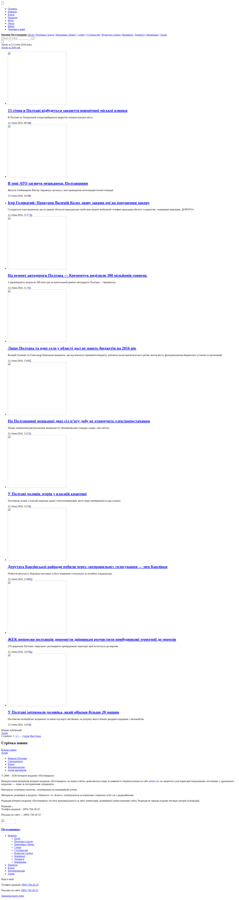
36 (31, 215)
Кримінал (127, 34)
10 (31, 579)
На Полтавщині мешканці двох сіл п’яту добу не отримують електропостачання (79, 421)
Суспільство (93, 34)
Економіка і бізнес (66, 34)
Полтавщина (10, 829)
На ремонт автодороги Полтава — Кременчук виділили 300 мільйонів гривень (77, 275)
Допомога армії (16, 29)
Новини (12, 11)
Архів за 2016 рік (10, 47)
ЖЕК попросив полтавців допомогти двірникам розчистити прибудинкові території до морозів (92, 639)
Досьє (11, 23)
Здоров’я (140, 34)
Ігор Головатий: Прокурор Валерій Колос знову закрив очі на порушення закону (79, 203)
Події (31, 34)
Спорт (81, 34)
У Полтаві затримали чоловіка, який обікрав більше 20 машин (63, 712)
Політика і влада (45, 34)
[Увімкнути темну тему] (2, 3)
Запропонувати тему (12, 895)
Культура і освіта (111, 34)
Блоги (11, 14)
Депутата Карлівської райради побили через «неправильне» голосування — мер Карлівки (87, 567)
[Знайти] (33, 38)
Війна (11, 26)
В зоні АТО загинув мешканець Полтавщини (48, 183)
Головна (12, 8)
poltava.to (154, 781)
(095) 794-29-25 (30, 884)
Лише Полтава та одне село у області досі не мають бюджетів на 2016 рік (72, 348)
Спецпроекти (15, 761)
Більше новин (9, 749)
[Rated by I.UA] (8, 823)
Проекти (12, 17)
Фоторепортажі (16, 767)
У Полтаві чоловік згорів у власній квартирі (47, 494)
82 (31, 651)
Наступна (35, 736)
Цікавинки (152, 34)
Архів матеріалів (17, 770)
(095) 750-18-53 (29, 890)
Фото (11, 20)
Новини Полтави (17, 758)
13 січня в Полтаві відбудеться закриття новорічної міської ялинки (67, 110)
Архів (163, 34)
